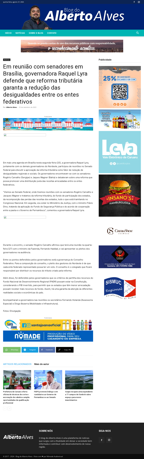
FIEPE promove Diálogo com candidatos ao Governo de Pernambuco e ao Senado (46, 394)
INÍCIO (8, 33)
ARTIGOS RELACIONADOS (17, 364)
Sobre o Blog (36, 33)
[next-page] (9, 408)
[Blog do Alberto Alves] (72, 17)
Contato (51, 33)
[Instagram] (139, 2)
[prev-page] (5, 408)
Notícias (20, 33)
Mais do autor (41, 364)
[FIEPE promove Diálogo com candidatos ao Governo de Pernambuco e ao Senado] (48, 379)
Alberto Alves (11, 107)
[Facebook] (134, 2)
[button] (137, 33)
